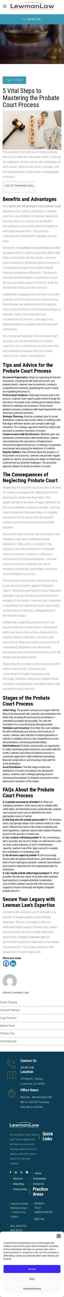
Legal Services (8, 1018)
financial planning (9, 1010)
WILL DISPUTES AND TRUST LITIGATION (18, 1230)
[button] (58, 1236)
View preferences (32, 1288)
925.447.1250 (34, 19)
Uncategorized (8, 1041)
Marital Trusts (7, 1025)
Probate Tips (7, 1033)
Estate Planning (8, 1002)
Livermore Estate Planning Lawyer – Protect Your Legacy (19, 1210)
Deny (32, 1278)
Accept (32, 1269)
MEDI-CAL (39, 1219)
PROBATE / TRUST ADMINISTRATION (43, 1208)
